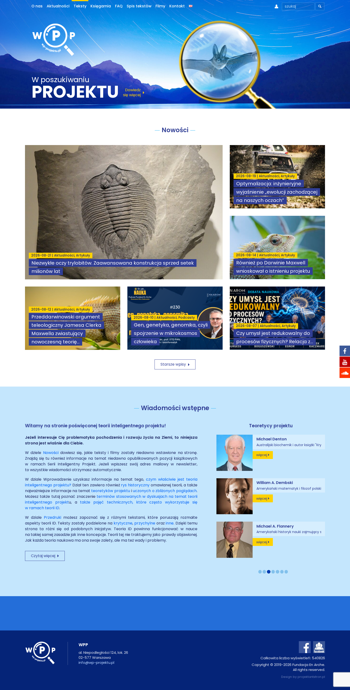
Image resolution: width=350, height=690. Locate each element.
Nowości (51, 452)
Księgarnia (100, 6)
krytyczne (123, 523)
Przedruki (53, 517)
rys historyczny (135, 485)
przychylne (144, 523)
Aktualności (58, 6)
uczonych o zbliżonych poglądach (165, 491)
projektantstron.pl (311, 677)
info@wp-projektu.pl (96, 662)
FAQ (119, 6)
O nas (37, 6)
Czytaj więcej (45, 556)
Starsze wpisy (175, 364)
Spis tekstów (139, 6)
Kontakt (177, 6)
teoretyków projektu (110, 491)
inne (170, 523)
